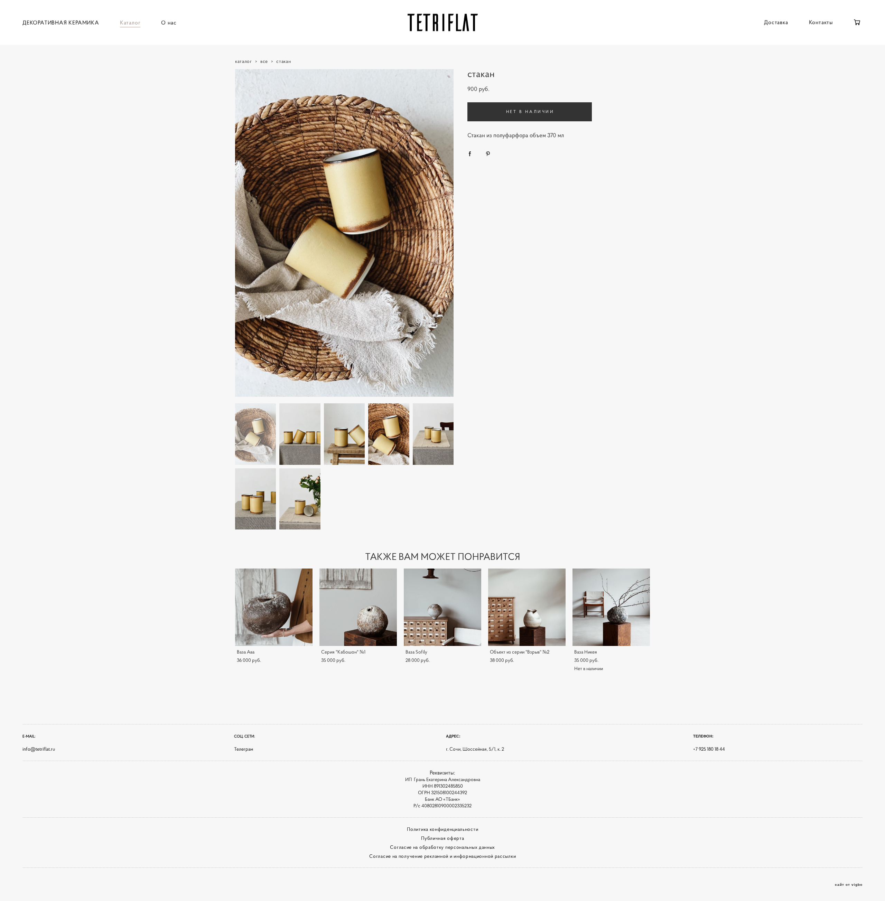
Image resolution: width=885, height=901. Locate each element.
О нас (168, 22)
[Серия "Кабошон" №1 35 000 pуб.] (358, 607)
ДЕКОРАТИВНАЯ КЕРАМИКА (60, 22)
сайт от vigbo (849, 884)
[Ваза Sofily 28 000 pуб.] (442, 607)
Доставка (776, 22)
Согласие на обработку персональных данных (442, 847)
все (264, 61)
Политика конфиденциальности (442, 829)
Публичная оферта (442, 838)
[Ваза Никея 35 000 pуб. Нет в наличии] (611, 607)
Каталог (130, 22)
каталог (243, 61)
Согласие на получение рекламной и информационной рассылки (442, 856)
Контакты (821, 22)
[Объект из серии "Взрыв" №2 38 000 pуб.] (527, 607)
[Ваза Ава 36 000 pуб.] (274, 607)
